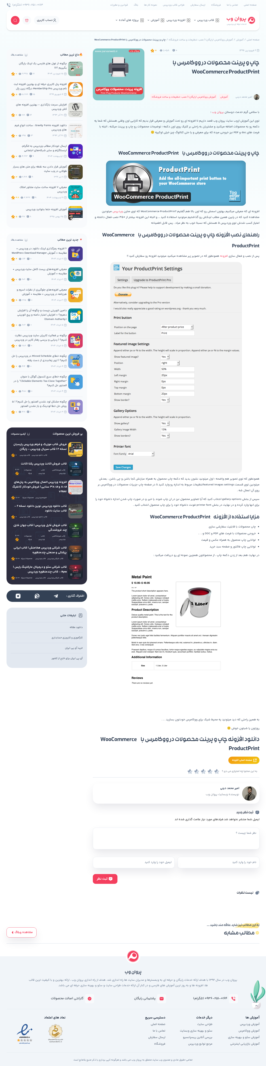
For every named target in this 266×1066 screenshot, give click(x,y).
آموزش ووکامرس (248, 1031)
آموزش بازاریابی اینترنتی (244, 1044)
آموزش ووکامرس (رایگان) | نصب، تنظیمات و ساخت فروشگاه (201, 40)
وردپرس (118, 211)
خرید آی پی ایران (74, 648)
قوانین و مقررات (119, 5)
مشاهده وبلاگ (24, 932)
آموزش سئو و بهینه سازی (243, 1037)
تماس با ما (232, 5)
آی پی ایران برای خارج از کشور (67, 658)
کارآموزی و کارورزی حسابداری (67, 638)
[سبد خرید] (26, 20)
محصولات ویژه (28, 472)
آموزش (155, 20)
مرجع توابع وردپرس (200, 1044)
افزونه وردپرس (175, 20)
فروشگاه (216, 5)
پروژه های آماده (129, 20)
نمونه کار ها (150, 5)
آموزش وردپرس (249, 1024)
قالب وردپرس (205, 20)
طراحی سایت (204, 1024)
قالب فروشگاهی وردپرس (58, 472)
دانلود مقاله (76, 627)
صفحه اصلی (250, 5)
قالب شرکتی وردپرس (55, 558)
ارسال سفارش (197, 5)
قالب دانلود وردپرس (39, 455)
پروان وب (218, 112)
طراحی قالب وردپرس (174, 5)
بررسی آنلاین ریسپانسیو (197, 1037)
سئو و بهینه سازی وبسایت (196, 1031)
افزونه (224, 256)
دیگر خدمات (204, 1017)
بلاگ (136, 5)
